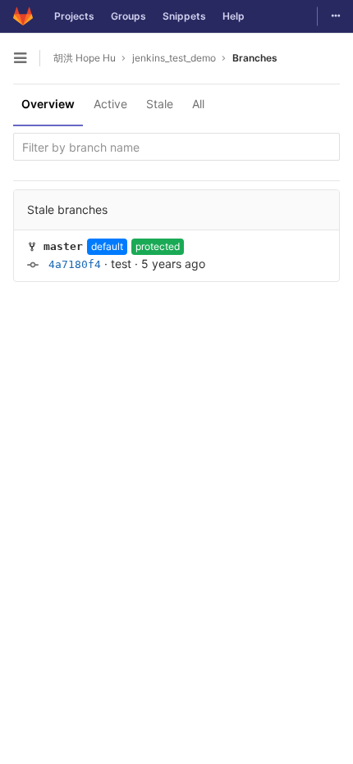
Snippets (184, 16)
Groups (128, 16)
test (121, 264)
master (63, 246)
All (198, 104)
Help (233, 16)
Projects (74, 16)
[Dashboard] (23, 16)
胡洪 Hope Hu (84, 58)
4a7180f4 (74, 264)
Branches (254, 58)
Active (110, 104)
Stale (159, 104)
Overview (48, 104)
